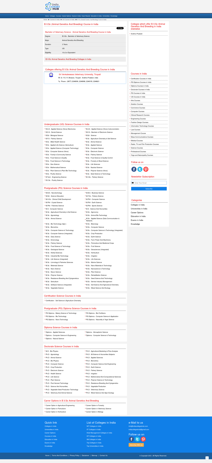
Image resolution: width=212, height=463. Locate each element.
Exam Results (86, 16)
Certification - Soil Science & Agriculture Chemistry (63, 300)
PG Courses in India (138, 93)
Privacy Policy (74, 455)
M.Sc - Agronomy (92, 212)
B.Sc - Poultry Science (53, 174)
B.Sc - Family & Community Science (58, 154)
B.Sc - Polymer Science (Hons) (97, 170)
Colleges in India (138, 204)
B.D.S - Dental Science (54, 132)
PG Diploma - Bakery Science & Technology (61, 313)
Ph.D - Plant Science (53, 380)
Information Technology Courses (142, 126)
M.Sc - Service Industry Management (99, 281)
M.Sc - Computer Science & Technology (60, 230)
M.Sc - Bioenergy (92, 224)
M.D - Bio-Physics (52, 351)
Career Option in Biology (94, 412)
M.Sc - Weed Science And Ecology (98, 288)
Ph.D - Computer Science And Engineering (101, 364)
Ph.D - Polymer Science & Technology (99, 380)
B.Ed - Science (91, 135)
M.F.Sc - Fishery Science (94, 196)
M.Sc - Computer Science (95, 227)
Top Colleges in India (94, 443)
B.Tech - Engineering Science (56, 177)
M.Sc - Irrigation (91, 256)
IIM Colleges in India (94, 439)
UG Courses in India (68, 19)
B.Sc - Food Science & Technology (58, 161)
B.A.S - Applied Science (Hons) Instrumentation (102, 129)
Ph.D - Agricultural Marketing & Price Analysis (102, 351)
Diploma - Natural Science (55, 338)
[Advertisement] (85, 102)
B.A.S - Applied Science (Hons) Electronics (61, 129)
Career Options (66, 16)
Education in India (96, 16)
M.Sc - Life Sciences (93, 259)
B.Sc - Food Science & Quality (56, 158)
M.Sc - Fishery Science (54, 243)
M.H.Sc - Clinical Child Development (58, 199)
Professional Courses (138, 151)
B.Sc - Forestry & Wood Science (97, 161)
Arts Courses (135, 100)
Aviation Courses (137, 104)
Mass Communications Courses (142, 137)
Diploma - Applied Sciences (55, 332)
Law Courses (135, 129)
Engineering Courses (138, 119)
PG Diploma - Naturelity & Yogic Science (100, 319)
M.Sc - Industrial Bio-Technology (57, 256)
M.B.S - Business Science (95, 193)
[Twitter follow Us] (140, 169)
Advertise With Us (136, 445)
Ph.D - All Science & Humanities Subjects (100, 354)
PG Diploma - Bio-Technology (56, 316)
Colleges (52, 16)
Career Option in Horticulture (56, 412)
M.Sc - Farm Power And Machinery (98, 240)
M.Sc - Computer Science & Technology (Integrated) (104, 230)
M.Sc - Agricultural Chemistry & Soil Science (61, 212)
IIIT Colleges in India (94, 436)
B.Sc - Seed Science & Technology (98, 174)
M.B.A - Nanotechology (54, 193)
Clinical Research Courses (140, 115)
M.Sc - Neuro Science (53, 272)
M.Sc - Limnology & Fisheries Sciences (59, 262)
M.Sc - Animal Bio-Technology (96, 215)
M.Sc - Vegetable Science (55, 288)
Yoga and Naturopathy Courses (142, 155)
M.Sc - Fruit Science (93, 246)
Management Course (138, 133)
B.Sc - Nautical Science (94, 167)
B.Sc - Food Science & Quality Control (99, 158)
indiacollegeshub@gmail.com (139, 429)
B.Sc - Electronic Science (95, 151)
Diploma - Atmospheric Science (97, 332)
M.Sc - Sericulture (52, 281)
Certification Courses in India (141, 78)
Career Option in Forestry (95, 405)
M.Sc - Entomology (52, 240)
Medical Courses (137, 140)
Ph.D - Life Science (52, 377)
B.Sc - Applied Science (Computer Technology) (62, 148)
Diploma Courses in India (140, 86)
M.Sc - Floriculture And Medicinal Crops (100, 243)
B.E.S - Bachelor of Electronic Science (99, 132)
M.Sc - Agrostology (52, 215)
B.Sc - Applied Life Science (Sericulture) (60, 145)
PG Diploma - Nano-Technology (57, 319)
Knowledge (114, 16)
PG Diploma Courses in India (141, 82)
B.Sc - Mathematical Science (56, 167)
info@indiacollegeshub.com (138, 426)
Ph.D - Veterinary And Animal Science (59, 393)
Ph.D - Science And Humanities (57, 386)
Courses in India (55, 19)
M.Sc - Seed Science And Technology (99, 278)
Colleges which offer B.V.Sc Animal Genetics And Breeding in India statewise (148, 26)
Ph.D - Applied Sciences (94, 357)
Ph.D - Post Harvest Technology (57, 383)
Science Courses (137, 148)
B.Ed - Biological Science (54, 135)
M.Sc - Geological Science (55, 249)
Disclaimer (85, 455)
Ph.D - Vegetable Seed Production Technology (62, 389)
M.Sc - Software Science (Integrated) (59, 285)
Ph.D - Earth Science (93, 367)
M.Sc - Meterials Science (54, 265)
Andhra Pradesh (136, 34)
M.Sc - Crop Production (94, 233)
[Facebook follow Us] (134, 169)
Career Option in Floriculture (56, 408)
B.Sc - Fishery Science (94, 154)
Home (47, 16)
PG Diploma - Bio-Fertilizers (96, 313)
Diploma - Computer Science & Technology (101, 335)
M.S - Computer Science (54, 209)
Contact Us (103, 455)
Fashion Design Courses (139, 122)
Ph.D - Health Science (53, 373)
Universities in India (139, 208)
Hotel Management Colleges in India (99, 433)
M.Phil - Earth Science (94, 202)
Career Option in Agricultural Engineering (60, 405)
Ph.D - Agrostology (52, 354)
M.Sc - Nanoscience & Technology (98, 269)
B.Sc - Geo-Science (53, 164)
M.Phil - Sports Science (94, 205)
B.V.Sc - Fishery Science (94, 177)
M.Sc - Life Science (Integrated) (57, 259)
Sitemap (94, 455)
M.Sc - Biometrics (52, 227)
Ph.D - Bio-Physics (52, 361)
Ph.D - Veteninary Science (95, 389)
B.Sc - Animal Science (93, 142)
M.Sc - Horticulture (92, 253)
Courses (58, 16)
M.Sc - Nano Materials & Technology (99, 265)
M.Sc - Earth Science (93, 237)
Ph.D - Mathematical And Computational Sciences (103, 377)
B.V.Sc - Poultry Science (54, 180)
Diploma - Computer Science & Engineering (61, 335)
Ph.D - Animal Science (53, 357)
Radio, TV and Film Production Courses (145, 144)
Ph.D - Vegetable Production (96, 386)
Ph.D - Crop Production (54, 367)
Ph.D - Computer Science (55, 364)
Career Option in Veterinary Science (98, 408)
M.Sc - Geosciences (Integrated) (97, 249)
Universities (106, 16)
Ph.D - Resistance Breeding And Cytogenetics (102, 383)
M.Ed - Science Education (55, 196)
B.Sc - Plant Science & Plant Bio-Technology (61, 170)
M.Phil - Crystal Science (54, 202)
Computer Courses (137, 111)
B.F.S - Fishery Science (54, 138)
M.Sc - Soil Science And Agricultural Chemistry (102, 285)
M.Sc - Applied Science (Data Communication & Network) (102, 219)
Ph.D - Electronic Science (54, 370)
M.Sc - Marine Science (94, 262)
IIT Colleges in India (94, 429)
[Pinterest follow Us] (146, 169)
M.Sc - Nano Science (53, 269)
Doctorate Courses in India (140, 89)
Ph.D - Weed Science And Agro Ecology (100, 393)
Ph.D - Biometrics (92, 361)
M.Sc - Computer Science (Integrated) (59, 233)
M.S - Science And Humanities (96, 209)
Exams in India (76, 16)
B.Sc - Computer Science (95, 148)
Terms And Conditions (59, 455)
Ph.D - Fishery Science (94, 370)
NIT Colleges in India (94, 426)
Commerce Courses (138, 108)
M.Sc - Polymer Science (54, 275)
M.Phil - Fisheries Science (55, 205)
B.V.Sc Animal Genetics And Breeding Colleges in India (68, 59)
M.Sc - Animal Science (54, 218)
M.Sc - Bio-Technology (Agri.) (56, 224)
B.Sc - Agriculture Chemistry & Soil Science (101, 138)
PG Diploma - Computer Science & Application (102, 316)
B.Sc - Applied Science (94, 145)
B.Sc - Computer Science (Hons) (57, 151)
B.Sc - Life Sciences (93, 164)
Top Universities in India (95, 446)
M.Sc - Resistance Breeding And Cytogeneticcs (62, 278)
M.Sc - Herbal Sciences (54, 253)
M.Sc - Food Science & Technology (58, 246)
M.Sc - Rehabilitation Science (96, 275)
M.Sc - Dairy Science (53, 237)
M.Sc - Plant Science (93, 272)
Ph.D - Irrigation (91, 373)
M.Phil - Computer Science (95, 199)
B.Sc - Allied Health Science (55, 142)
